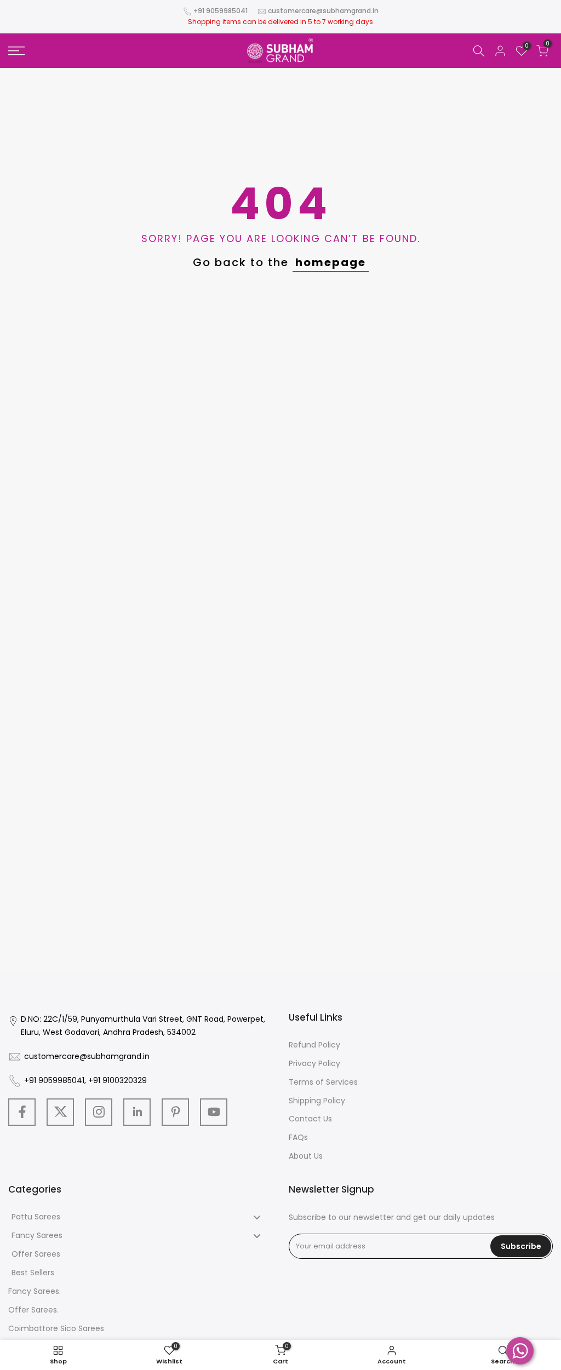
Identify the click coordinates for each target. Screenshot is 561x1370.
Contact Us (310, 1118)
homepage (330, 262)
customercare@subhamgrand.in (323, 10)
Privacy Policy (314, 1063)
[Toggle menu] (257, 1217)
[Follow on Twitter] (60, 1112)
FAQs (298, 1137)
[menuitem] (140, 1217)
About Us (306, 1155)
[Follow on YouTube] (213, 1112)
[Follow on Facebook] (22, 1112)
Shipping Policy (317, 1100)
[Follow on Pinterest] (175, 1112)
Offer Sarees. (33, 1309)
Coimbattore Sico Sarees (56, 1328)
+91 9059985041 (220, 10)
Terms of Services (323, 1082)
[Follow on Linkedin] (137, 1112)
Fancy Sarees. (34, 1291)
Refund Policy (314, 1044)
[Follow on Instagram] (98, 1112)
